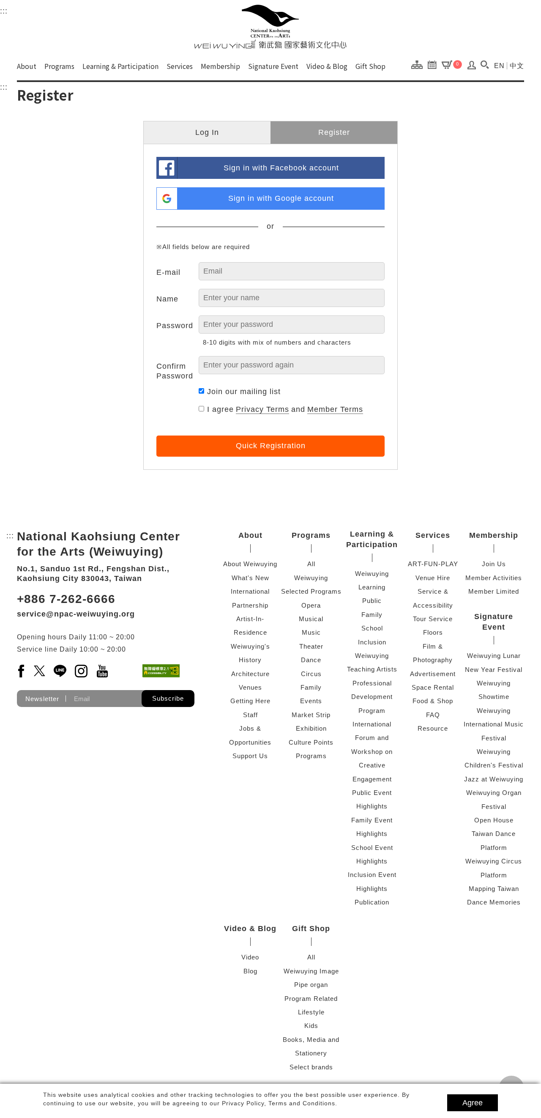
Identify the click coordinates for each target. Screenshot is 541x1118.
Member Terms (335, 409)
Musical (311, 618)
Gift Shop (370, 66)
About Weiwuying (250, 563)
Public (372, 600)
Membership (220, 66)
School (372, 628)
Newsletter (42, 699)
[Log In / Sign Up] (472, 67)
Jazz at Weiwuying (493, 779)
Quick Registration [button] (271, 445)
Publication (372, 902)
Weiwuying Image (311, 971)
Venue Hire (432, 577)
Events (311, 700)
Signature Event (273, 66)
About (26, 66)
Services (180, 66)
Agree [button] (472, 1103)
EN (499, 65)
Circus (311, 673)
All (311, 563)
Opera (311, 605)
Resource (433, 728)
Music (311, 632)
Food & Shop (433, 700)
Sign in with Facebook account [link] (281, 168)
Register (334, 132)
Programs (59, 66)
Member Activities (493, 577)
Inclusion (372, 642)
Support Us (250, 755)
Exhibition (311, 728)
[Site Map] (419, 64)
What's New (250, 577)
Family (311, 687)
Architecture (250, 673)
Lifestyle (311, 1012)
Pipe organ (311, 984)
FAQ (433, 714)
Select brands (311, 1067)
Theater (311, 646)
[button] (484, 64)
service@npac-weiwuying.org (76, 614)
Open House (494, 820)
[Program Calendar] (434, 64)
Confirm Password (174, 371)
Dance (311, 659)
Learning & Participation (120, 66)
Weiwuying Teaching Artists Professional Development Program (372, 683)
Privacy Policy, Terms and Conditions (278, 1103)
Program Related (311, 998)
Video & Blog (326, 66)
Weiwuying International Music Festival (494, 724)
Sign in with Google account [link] (281, 198)
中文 (517, 65)
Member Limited (493, 591)
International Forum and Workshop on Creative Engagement (372, 752)
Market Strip (311, 714)
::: (4, 11)
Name (167, 299)
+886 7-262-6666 (66, 599)
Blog (250, 971)
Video (250, 957)
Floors (433, 632)
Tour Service (433, 618)
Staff (250, 714)
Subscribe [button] (168, 698)
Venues (250, 687)
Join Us (494, 563)
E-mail (168, 272)
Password (174, 325)
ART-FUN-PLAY (433, 563)
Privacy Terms (262, 409)
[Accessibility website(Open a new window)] (161, 670)
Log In (207, 132)
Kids (311, 1025)
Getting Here (250, 700)
